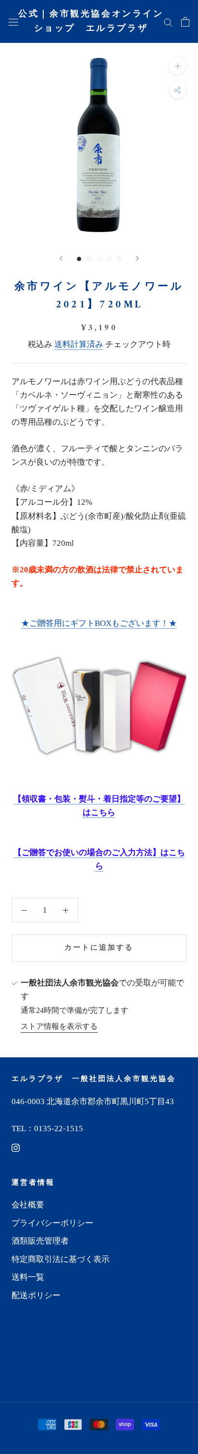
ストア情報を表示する (59, 1026)
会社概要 (28, 1204)
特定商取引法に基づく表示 (61, 1259)
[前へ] (61, 258)
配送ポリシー (36, 1295)
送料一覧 (28, 1277)
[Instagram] (16, 1147)
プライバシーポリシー (52, 1223)
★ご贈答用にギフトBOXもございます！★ (99, 623)
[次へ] (137, 258)
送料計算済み (78, 344)
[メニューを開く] (13, 21)
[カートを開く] (185, 22)
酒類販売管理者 (40, 1241)
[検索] (168, 21)
